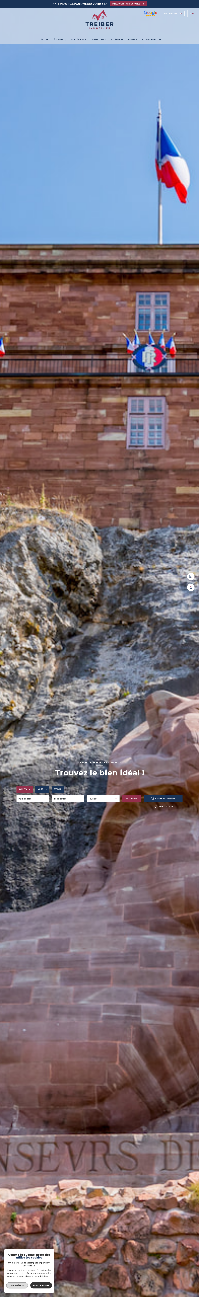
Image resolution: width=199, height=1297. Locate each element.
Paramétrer (17, 1285)
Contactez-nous (151, 39)
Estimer (57, 789)
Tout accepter (41, 1285)
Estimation (117, 39)
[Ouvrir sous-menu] (66, 39)
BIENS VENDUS (99, 39)
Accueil (45, 39)
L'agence (132, 39)
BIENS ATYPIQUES (79, 39)
